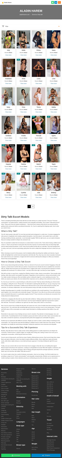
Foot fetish (4, 412)
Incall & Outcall (50, 403)
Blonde (33, 402)
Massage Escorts (51, 440)
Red (33, 408)
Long (33, 421)
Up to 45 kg (35, 447)
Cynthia (23, 192)
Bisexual (18, 403)
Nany (8, 107)
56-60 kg (49, 370)
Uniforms (18, 377)
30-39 (33, 438)
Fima (23, 107)
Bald (33, 415)
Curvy (17, 433)
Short (33, 417)
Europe (49, 427)
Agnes (54, 135)
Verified (49, 409)
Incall (48, 399)
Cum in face (4, 386)
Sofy (8, 50)
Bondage (3, 376)
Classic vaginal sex (6, 382)
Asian (17, 410)
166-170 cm (50, 388)
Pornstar (49, 416)
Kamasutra (4, 426)
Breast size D (35, 382)
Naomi (38, 164)
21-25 (33, 434)
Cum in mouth (4, 388)
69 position (4, 372)
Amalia (23, 135)
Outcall (48, 401)
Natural (18, 448)
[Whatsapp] (52, 2)
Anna (23, 78)
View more (8, 55)
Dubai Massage (51, 450)
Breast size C (35, 380)
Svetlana (8, 135)
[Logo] (10, 2)
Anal (2, 374)
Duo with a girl (4, 400)
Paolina (23, 164)
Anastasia (8, 78)
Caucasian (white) (21, 412)
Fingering (3, 410)
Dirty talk (3, 396)
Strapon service (20, 368)
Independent (50, 406)
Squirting (3, 449)
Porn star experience (6, 434)
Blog (48, 432)
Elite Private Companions (53, 448)
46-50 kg (34, 449)
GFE (2, 416)
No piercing (34, 395)
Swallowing (19, 375)
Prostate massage (5, 436)
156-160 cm (50, 384)
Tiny (17, 441)
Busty (17, 431)
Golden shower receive (7, 420)
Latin (17, 416)
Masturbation (4, 428)
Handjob (3, 424)
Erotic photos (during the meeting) (7, 405)
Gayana (8, 164)
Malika (54, 107)
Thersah (38, 135)
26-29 (33, 436)
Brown (33, 404)
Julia (38, 192)
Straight (18, 401)
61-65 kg (49, 372)
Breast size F (35, 386)
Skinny (18, 435)
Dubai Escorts (50, 442)
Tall (17, 439)
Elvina (39, 50)
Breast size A (35, 376)
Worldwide (49, 429)
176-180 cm (50, 392)
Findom (3, 408)
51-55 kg (49, 368)
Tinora (39, 107)
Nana (53, 50)
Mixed (17, 418)
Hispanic (18, 414)
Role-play (3, 442)
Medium (34, 419)
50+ (33, 440)
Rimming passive (5, 440)
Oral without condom (6, 432)
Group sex (4, 422)
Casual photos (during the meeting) (7, 379)
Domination (4, 398)
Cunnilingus (4, 392)
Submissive (19, 372)
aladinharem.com (24, 14)
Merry (8, 192)
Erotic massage (5, 402)
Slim (17, 437)
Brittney (53, 192)
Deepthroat (4, 394)
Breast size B (35, 378)
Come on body (5, 390)
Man (17, 389)
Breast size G (35, 388)
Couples (3, 384)
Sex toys (3, 447)
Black (33, 406)
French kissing (5, 414)
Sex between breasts (6, 445)
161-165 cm (50, 386)
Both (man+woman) (21, 393)
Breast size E (35, 384)
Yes (33, 425)
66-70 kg (49, 375)
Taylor (54, 164)
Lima (53, 78)
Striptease (19, 370)
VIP (48, 413)
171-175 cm (50, 390)
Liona (38, 78)
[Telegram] (55, 2)
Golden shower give (6, 418)
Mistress (3, 430)
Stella (23, 50)
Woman (18, 391)
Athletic (18, 429)
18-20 (33, 432)
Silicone (34, 368)
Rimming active (5, 438)
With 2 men (19, 382)
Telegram (47, 455)
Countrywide (50, 425)
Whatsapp (17, 455)
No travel (49, 423)
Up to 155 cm (50, 382)
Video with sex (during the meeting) (23, 379)
